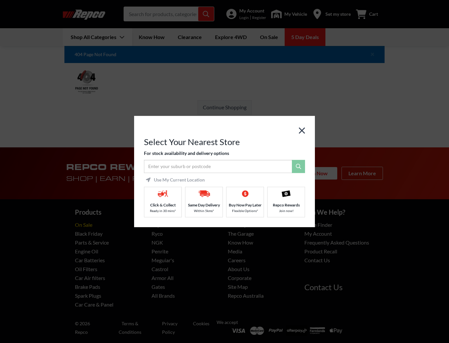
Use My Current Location (179, 179)
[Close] (302, 131)
